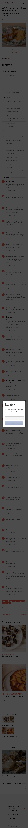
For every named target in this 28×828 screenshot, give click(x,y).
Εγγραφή (14, 422)
